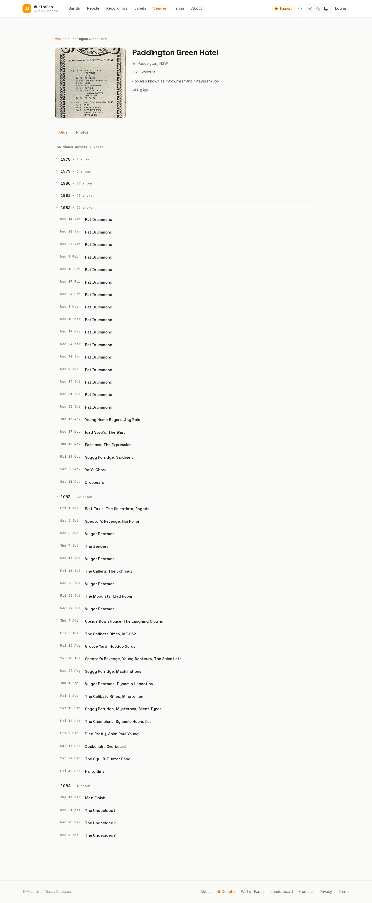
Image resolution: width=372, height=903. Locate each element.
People (93, 8)
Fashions (93, 444)
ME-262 (129, 634)
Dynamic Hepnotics (135, 683)
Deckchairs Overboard (105, 746)
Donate (228, 891)
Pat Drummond (98, 219)
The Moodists (98, 596)
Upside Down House (103, 621)
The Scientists (119, 508)
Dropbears (94, 482)
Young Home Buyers (103, 419)
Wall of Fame (252, 891)
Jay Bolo (132, 419)
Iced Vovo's (95, 432)
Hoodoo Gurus (122, 646)
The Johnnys (120, 571)
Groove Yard (96, 646)
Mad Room (122, 596)
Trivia (179, 8)
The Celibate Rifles (102, 634)
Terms (343, 891)
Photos (82, 132)
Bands (74, 8)
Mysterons (126, 708)
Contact (306, 891)
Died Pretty (95, 733)
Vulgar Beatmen (100, 533)
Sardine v (124, 457)
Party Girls (95, 771)
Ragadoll (143, 508)
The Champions (99, 721)
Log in (340, 8)
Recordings (116, 8)
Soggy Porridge (99, 457)
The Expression (118, 444)
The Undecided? (100, 810)
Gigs (63, 132)
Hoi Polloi (130, 521)
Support (285, 8)
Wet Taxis (94, 508)
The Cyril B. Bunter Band (108, 759)
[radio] (310, 8)
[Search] (300, 8)
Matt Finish (95, 797)
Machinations (128, 671)
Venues (160, 8)
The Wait (116, 432)
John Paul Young (123, 733)
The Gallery (95, 571)
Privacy (325, 891)
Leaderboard (281, 891)
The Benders (97, 546)
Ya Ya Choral (96, 469)
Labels (140, 8)
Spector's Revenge (102, 521)
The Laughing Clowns (143, 621)
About (196, 8)
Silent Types (149, 708)
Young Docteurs (137, 658)
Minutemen (132, 696)
